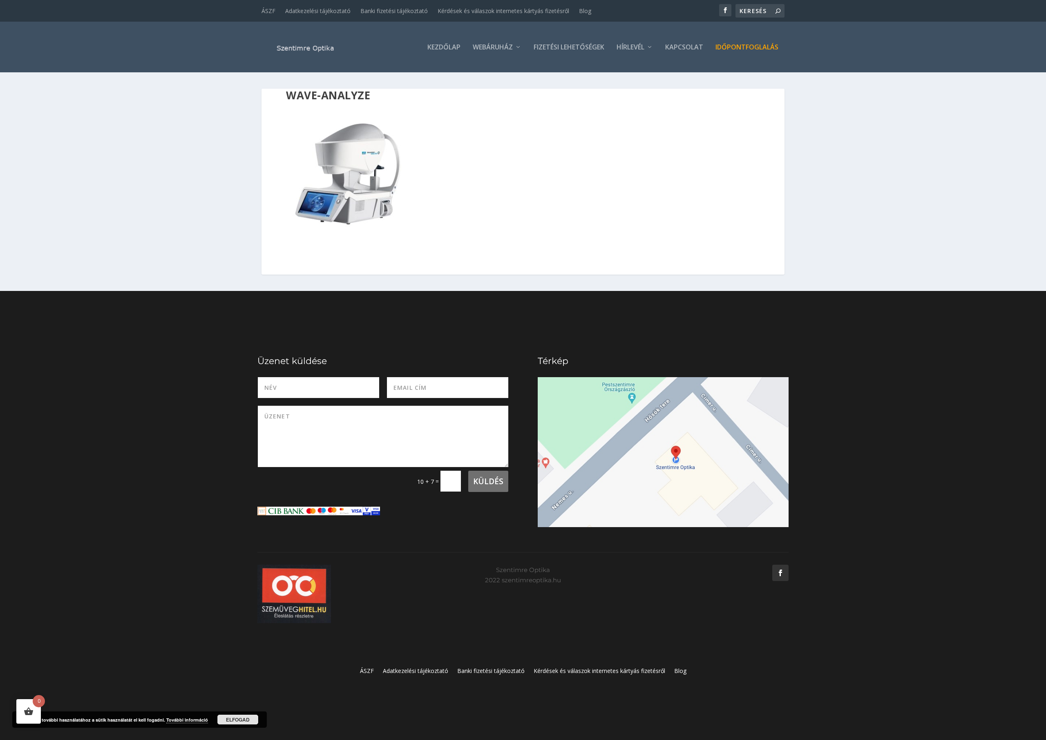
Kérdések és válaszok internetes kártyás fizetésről (503, 11)
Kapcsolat (684, 47)
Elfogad (238, 719)
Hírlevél (630, 47)
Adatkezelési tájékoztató (318, 11)
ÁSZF (268, 11)
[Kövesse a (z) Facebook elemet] (780, 573)
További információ (187, 720)
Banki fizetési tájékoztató (394, 11)
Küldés (488, 481)
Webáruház (493, 47)
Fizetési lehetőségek (569, 47)
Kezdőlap (443, 47)
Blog (585, 11)
